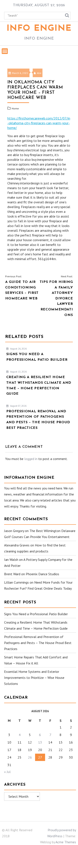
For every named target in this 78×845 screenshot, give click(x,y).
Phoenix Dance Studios (42, 574)
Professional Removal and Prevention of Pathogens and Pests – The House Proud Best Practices (38, 643)
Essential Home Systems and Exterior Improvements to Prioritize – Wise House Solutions (34, 677)
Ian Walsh (11, 559)
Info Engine (39, 28)
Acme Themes (65, 842)
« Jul (7, 772)
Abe (39, 73)
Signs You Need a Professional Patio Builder (36, 614)
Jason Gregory (14, 531)
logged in (30, 459)
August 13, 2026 (18, 371)
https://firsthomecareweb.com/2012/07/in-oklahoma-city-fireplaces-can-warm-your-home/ (38, 123)
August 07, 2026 (18, 405)
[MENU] (5, 51)
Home (15, 108)
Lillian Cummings (16, 582)
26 (30, 757)
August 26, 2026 (18, 348)
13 (40, 742)
